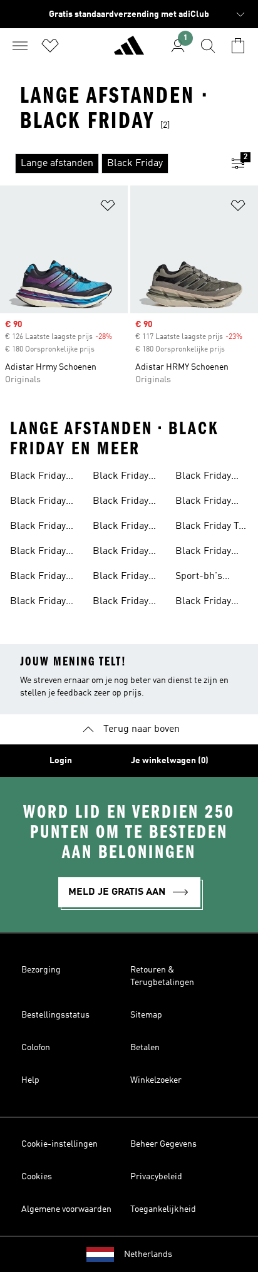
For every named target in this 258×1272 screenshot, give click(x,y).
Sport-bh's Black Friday (203, 577)
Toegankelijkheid (163, 1209)
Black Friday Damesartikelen (45, 502)
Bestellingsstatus (55, 1015)
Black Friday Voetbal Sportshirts (120, 552)
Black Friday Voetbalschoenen (47, 603)
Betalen (145, 1047)
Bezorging (41, 970)
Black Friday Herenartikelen (43, 477)
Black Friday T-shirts (209, 527)
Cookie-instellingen (59, 1144)
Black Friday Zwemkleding (205, 552)
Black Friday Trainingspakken (129, 577)
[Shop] (129, 51)
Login (60, 760)
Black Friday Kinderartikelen (44, 527)
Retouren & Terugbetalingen (162, 976)
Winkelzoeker (156, 1080)
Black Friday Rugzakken (203, 502)
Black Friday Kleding (120, 502)
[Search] (208, 46)
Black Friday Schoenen (38, 552)
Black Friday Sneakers (38, 577)
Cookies (36, 1176)
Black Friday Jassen (120, 477)
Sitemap (146, 1015)
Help (30, 1080)
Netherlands (148, 1254)
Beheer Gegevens (163, 1144)
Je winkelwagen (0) (170, 760)
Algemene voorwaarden (66, 1209)
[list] (109, 164)
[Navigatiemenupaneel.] (20, 46)
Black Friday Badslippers (120, 603)
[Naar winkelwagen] (238, 46)
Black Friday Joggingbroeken (210, 477)
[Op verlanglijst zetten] (108, 207)
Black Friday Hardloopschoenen (134, 527)
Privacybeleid (156, 1176)
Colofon (35, 1047)
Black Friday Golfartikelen (203, 603)
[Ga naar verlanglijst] (50, 46)
